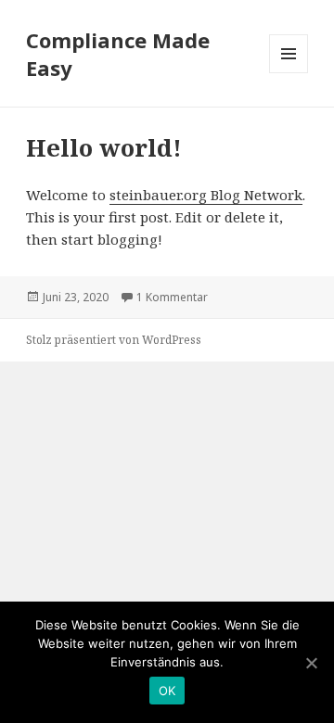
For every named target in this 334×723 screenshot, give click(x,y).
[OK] (311, 662)
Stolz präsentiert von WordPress (113, 340)
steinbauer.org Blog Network (205, 194)
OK (167, 690)
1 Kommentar (172, 297)
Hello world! (104, 147)
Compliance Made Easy (118, 54)
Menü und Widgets (289, 72)
